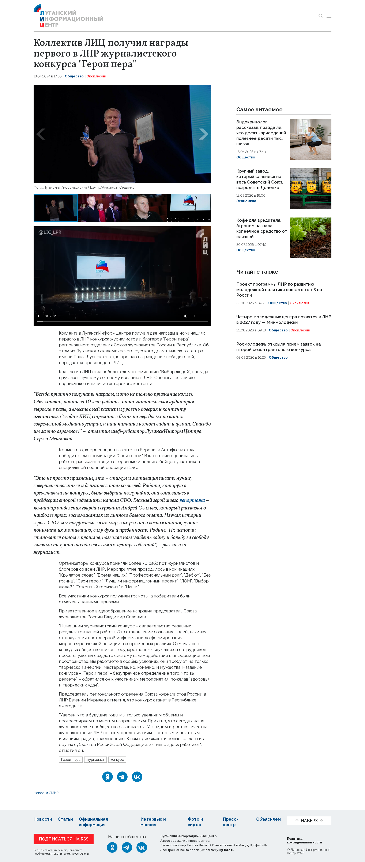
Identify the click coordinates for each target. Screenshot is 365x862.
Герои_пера (70, 760)
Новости (43, 819)
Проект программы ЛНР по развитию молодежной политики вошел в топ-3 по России (279, 290)
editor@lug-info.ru (220, 850)
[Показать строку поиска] (320, 15)
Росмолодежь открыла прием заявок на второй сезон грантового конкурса (278, 347)
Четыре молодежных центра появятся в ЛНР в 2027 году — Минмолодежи (283, 319)
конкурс (117, 760)
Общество (74, 76)
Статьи (65, 819)
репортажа (192, 500)
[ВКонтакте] (137, 776)
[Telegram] (122, 776)
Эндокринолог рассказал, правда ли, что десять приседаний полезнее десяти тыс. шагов (261, 132)
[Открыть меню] (329, 15)
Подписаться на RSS (64, 839)
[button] (41, 134)
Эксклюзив (96, 76)
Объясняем (268, 819)
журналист (95, 760)
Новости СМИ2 (46, 793)
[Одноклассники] (107, 776)
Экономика (246, 201)
